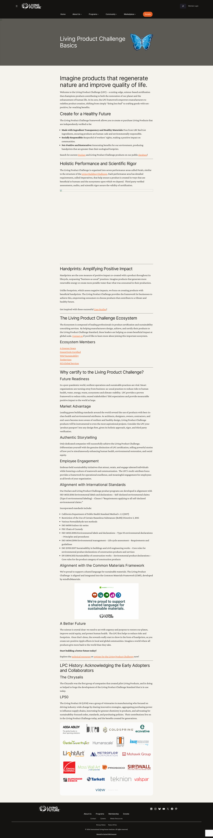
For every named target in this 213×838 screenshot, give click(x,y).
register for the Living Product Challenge (114, 656)
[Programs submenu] (98, 14)
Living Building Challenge (94, 173)
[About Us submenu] (81, 14)
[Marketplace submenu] (135, 14)
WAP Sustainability (69, 355)
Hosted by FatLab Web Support (106, 834)
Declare (82, 154)
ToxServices (65, 359)
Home (62, 14)
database (142, 154)
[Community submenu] (116, 14)
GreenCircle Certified (70, 352)
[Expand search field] (183, 6)
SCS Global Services (69, 363)
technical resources (81, 656)
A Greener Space (68, 348)
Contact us (77, 335)
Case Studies (100, 309)
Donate (148, 14)
